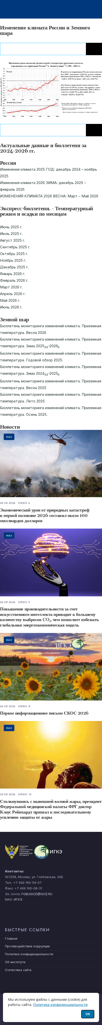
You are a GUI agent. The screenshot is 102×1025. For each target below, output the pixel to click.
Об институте (15, 962)
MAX (9, 437)
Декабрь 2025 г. (14, 267)
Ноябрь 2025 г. (13, 260)
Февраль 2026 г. (14, 280)
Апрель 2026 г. (13, 293)
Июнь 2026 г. (11, 307)
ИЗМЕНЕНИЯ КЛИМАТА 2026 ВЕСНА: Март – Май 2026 (49, 196)
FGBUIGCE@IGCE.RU (37, 894)
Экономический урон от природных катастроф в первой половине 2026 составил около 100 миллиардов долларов (44, 515)
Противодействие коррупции (27, 946)
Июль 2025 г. (11, 233)
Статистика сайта (18, 970)
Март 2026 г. (11, 287)
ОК (87, 1014)
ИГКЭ (18, 899)
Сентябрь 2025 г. (15, 247)
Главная (11, 938)
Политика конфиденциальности (29, 954)
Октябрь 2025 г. (14, 253)
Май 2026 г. (10, 300)
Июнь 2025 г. (11, 227)
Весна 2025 (36, 387)
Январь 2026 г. (12, 273)
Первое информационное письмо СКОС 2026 (44, 713)
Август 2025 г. (12, 240)
